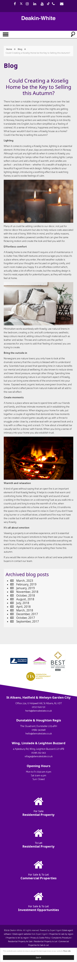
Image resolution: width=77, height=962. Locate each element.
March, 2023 (24, 581)
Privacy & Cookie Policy (40, 938)
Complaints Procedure (61, 938)
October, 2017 (25, 618)
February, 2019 (26, 584)
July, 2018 (22, 603)
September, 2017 (27, 621)
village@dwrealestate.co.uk (39, 756)
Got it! (38, 957)
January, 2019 (25, 588)
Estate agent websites (22, 934)
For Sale (38, 813)
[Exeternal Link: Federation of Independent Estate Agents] (38, 676)
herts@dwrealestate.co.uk (38, 711)
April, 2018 (23, 607)
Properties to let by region (17, 938)
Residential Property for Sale (20, 941)
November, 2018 (27, 592)
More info (67, 951)
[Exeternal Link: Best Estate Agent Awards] (59, 660)
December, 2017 (27, 614)
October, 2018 (25, 595)
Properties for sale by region (61, 934)
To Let (38, 844)
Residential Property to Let (45, 941)
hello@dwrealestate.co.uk (38, 734)
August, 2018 (25, 599)
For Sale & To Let (38, 876)
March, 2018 (24, 610)
